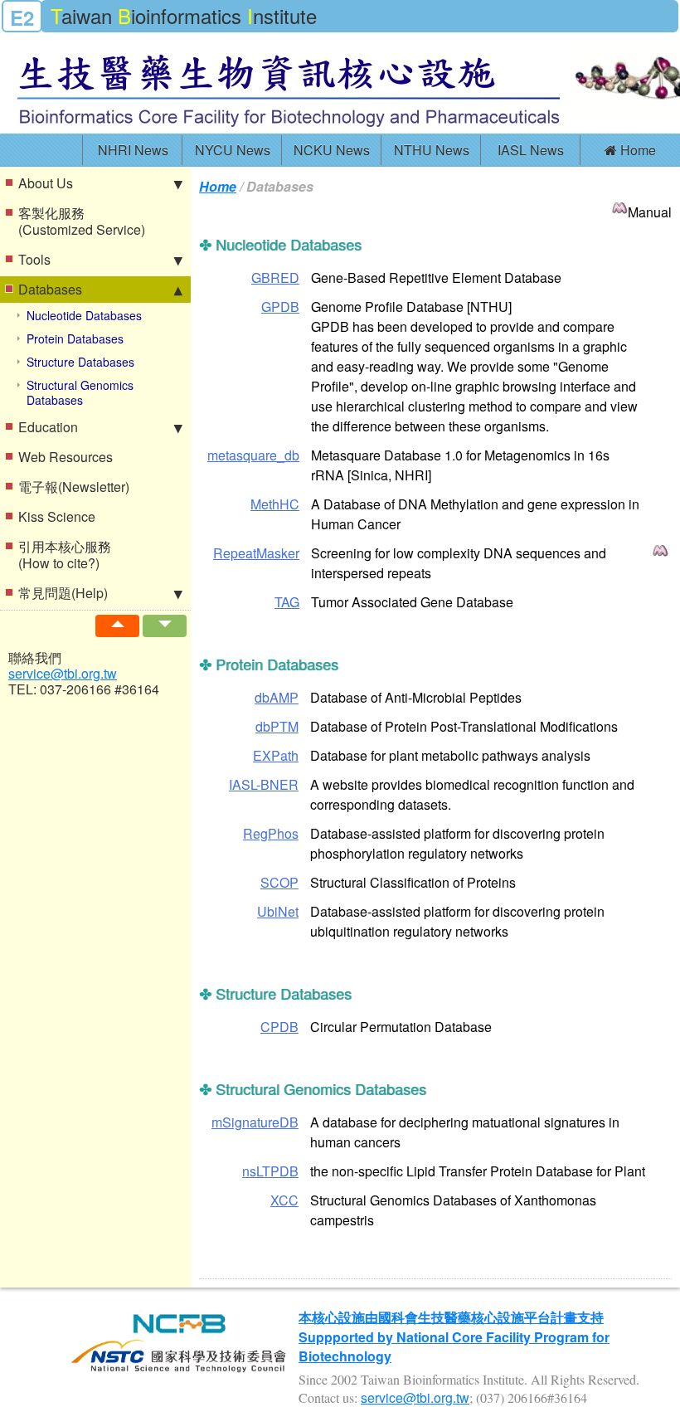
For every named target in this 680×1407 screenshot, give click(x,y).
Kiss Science (56, 516)
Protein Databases (75, 338)
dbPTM (277, 726)
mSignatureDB (255, 1122)
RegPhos (271, 833)
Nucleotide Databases (84, 315)
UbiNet (278, 911)
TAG (286, 601)
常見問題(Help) (63, 592)
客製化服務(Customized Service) (81, 221)
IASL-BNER (264, 784)
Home (636, 149)
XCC (284, 1200)
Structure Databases (80, 361)
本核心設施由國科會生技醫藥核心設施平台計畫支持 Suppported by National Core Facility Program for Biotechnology (454, 1336)
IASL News (531, 149)
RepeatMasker (256, 552)
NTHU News (431, 149)
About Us (45, 182)
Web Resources (65, 456)
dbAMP (277, 697)
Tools (34, 259)
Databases (50, 289)
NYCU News (232, 149)
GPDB (280, 306)
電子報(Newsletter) (73, 486)
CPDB (279, 1026)
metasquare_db (253, 455)
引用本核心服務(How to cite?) (64, 554)
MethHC (274, 504)
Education (48, 426)
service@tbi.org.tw (62, 673)
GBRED (275, 277)
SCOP (279, 882)
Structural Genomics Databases (80, 392)
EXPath (276, 755)
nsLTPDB (270, 1171)
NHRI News (133, 149)
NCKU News (332, 149)
